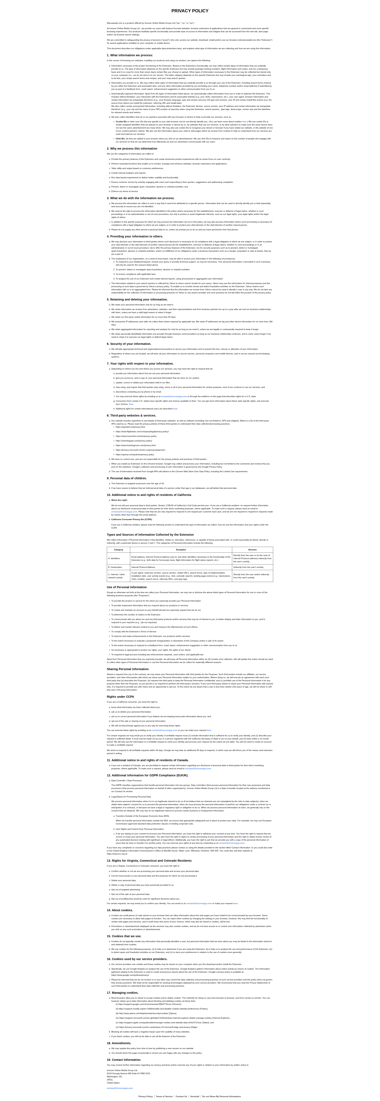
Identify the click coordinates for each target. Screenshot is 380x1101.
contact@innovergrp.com (174, 396)
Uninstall (194, 1096)
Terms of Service (164, 1096)
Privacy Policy (145, 1096)
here (244, 121)
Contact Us (181, 1096)
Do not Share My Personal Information (221, 1096)
